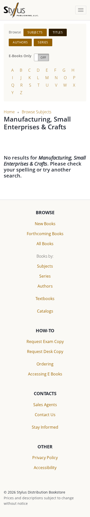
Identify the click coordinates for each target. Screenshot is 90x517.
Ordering (45, 364)
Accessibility (45, 467)
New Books (45, 223)
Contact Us (45, 414)
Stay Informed (45, 427)
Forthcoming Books (45, 233)
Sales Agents (45, 404)
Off (43, 57)
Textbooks (45, 298)
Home (9, 112)
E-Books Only (20, 55)
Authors (20, 42)
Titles (58, 32)
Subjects (35, 32)
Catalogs (45, 311)
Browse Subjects (36, 112)
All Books (45, 243)
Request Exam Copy (45, 341)
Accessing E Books (45, 374)
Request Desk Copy (45, 351)
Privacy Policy (45, 457)
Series (43, 42)
